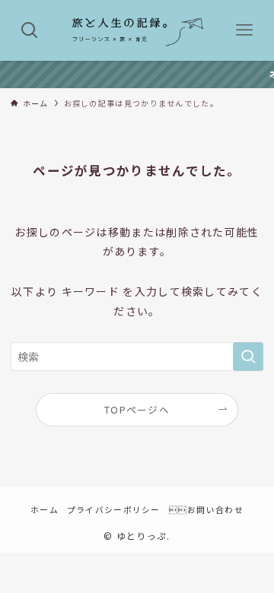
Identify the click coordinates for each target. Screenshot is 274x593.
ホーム (44, 509)
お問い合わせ (206, 509)
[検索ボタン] (29, 30)
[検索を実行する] (248, 356)
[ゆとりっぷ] (137, 30)
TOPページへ (137, 409)
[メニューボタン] (244, 30)
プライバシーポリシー (114, 509)
